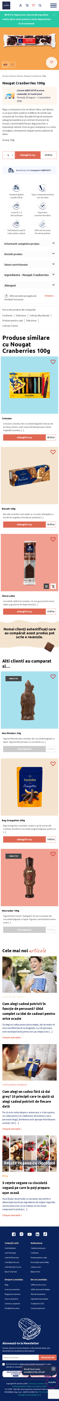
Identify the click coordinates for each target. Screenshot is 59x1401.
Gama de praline (11, 1299)
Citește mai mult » (12, 1037)
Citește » (49, 295)
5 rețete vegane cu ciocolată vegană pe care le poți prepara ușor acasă (26, 1188)
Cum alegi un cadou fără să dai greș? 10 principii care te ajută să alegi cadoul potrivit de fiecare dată (28, 1099)
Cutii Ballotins (10, 1248)
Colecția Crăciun (16, 76)
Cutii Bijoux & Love (12, 1262)
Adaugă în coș (27, 154)
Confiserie (7, 315)
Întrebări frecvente (12, 1308)
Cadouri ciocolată (12, 996)
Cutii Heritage (10, 1253)
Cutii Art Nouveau (12, 1257)
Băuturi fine (35, 1271)
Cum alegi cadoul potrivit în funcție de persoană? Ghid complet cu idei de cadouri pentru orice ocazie (28, 1011)
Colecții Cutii (12, 1243)
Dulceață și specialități (40, 1262)
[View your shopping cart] (27, 6)
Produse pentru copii (12, 320)
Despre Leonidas (14, 1279)
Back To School (11, 1271)
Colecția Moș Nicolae (40, 315)
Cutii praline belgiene (14, 1084)
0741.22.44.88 (43, 1392)
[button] (54, 14)
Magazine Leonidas (12, 1294)
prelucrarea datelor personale (32, 1364)
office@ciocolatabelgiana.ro (29, 1395)
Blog (5, 1175)
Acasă (4, 76)
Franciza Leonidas (12, 1289)
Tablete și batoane (38, 1248)
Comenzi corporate (12, 1303)
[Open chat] (52, 1382)
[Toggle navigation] (53, 5)
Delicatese (21, 315)
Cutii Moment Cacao (13, 1267)
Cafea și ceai (36, 1267)
